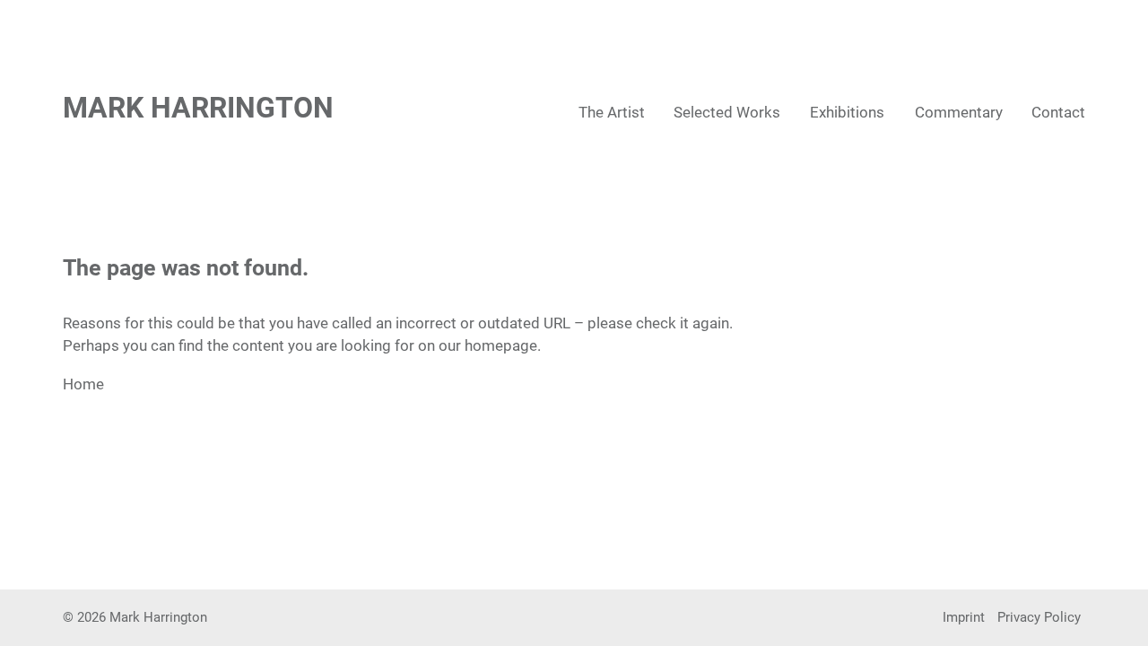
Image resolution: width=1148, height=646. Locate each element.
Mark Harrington (198, 108)
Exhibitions (847, 112)
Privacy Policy (1039, 617)
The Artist (611, 112)
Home (83, 384)
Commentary (959, 112)
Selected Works (727, 112)
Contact (1058, 112)
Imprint (964, 617)
